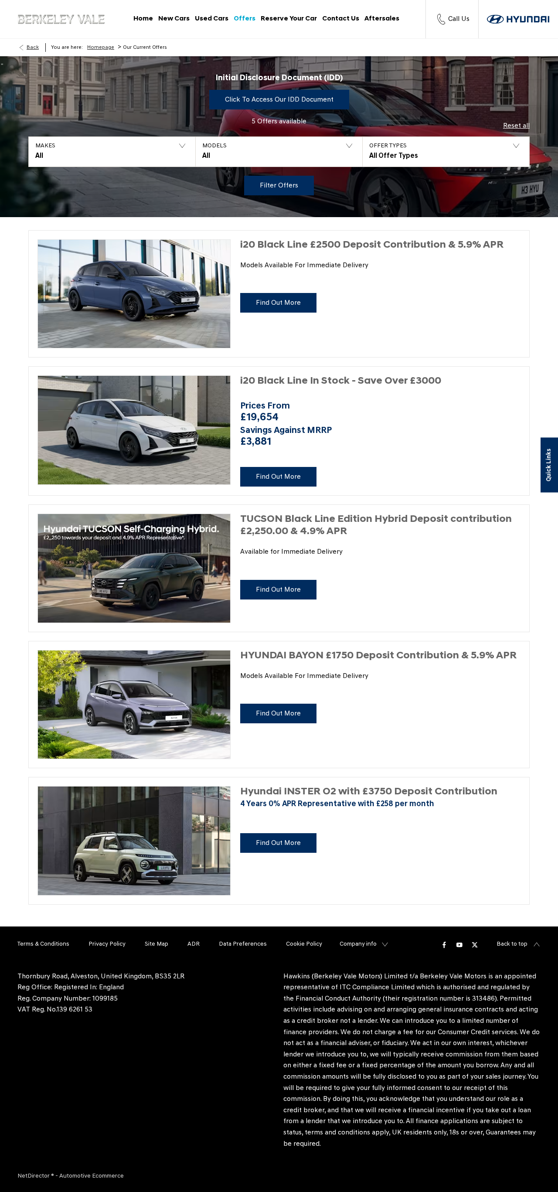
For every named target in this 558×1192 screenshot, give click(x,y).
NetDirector (34, 1176)
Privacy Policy (107, 944)
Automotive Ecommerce (91, 1176)
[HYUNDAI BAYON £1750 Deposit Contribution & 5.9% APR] (134, 704)
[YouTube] (459, 944)
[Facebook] (444, 944)
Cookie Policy (304, 944)
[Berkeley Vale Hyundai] (61, 19)
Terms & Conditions (43, 944)
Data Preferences (243, 944)
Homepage (100, 47)
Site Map (156, 944)
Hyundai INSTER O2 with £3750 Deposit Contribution (368, 792)
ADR (193, 944)
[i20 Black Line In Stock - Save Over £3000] (134, 430)
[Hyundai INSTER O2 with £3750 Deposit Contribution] (134, 841)
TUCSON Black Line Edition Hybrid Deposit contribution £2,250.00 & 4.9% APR (376, 525)
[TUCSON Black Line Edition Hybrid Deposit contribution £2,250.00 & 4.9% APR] (134, 568)
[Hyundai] (518, 19)
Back (33, 47)
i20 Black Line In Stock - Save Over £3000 (340, 381)
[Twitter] (474, 944)
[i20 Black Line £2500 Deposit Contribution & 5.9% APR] (134, 294)
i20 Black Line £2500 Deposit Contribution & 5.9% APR (372, 245)
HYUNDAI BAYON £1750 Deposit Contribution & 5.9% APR (378, 656)
